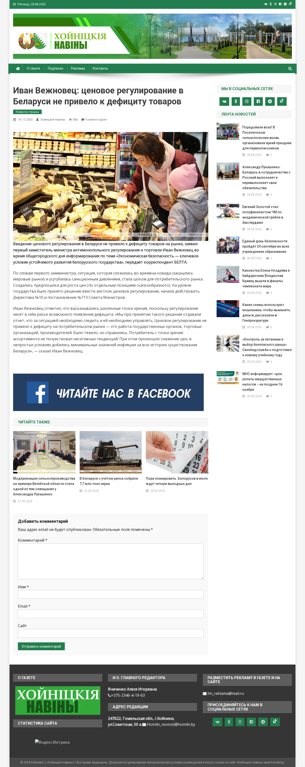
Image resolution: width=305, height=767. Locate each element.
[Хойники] (57, 700)
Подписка (55, 68)
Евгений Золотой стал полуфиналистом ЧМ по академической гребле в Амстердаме (262, 214)
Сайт (22, 625)
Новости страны (27, 112)
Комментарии (96, 119)
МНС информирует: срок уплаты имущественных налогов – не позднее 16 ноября (262, 381)
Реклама (78, 68)
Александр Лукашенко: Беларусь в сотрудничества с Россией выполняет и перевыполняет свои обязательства (266, 177)
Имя (23, 586)
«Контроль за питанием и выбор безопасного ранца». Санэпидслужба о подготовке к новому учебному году (267, 347)
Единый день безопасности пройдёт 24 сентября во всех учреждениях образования (265, 246)
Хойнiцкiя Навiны (53, 119)
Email (24, 606)
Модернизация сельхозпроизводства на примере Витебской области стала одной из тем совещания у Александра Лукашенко (44, 486)
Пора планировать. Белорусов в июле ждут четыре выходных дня (177, 481)
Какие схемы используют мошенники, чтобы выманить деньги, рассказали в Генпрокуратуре (266, 312)
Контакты (100, 68)
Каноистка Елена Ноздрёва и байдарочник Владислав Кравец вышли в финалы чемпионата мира (266, 278)
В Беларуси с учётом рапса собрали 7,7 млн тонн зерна (109, 481)
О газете (33, 68)
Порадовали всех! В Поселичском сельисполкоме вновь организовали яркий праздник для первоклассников (267, 137)
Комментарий (32, 540)
